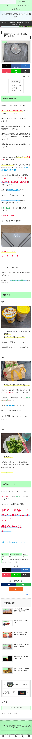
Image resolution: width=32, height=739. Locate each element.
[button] (25, 71)
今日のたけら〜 (16, 85)
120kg (25, 554)
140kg (4, 556)
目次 (13, 82)
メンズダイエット (7, 559)
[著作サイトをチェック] (8, 584)
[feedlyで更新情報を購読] (23, 584)
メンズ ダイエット (16, 554)
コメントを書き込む (16, 707)
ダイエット (6, 554)
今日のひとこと (16, 90)
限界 (17, 562)
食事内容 (14, 88)
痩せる (12, 562)
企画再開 (17, 559)
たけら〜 (25, 556)
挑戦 (23, 559)
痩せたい (5, 562)
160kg (10, 556)
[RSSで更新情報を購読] (16, 589)
